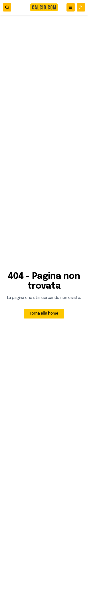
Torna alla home (44, 313)
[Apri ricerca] (7, 7)
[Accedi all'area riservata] (81, 7)
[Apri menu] (70, 7)
